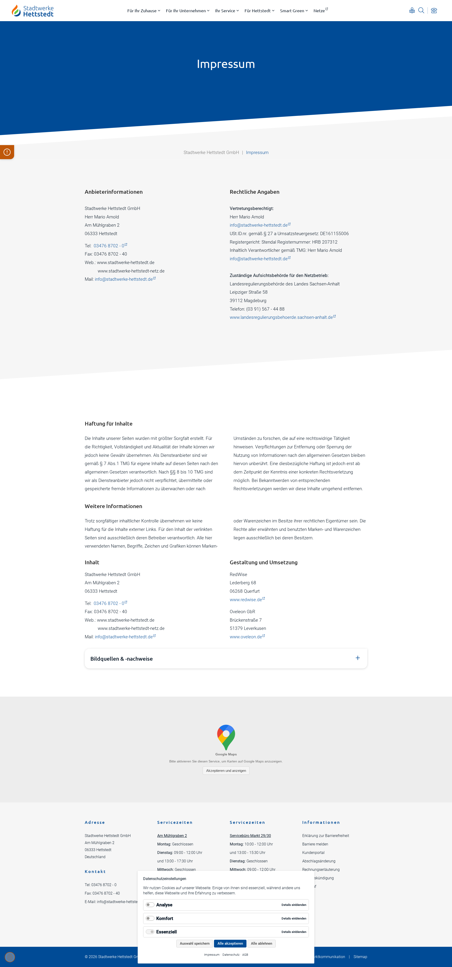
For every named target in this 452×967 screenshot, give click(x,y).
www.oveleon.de (246, 636)
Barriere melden (315, 844)
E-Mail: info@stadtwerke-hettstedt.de (115, 902)
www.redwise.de (246, 599)
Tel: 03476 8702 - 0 (101, 885)
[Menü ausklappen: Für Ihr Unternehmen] (208, 10)
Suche (421, 10)
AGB (245, 954)
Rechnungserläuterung (321, 869)
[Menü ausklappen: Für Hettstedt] (273, 10)
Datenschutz (230, 954)
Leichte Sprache (412, 10)
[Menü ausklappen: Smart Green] (307, 10)
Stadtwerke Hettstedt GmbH (211, 152)
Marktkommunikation (327, 957)
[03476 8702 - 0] (434, 10)
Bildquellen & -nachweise (121, 658)
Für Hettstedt (258, 10)
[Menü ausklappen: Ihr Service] (238, 10)
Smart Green (292, 10)
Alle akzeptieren (230, 943)
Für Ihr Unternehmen (186, 10)
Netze (319, 10)
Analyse (164, 905)
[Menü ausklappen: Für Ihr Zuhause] (159, 10)
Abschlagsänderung (318, 861)
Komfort (164, 918)
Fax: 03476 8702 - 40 (102, 893)
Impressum (212, 954)
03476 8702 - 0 (109, 246)
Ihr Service (225, 10)
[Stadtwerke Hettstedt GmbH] (32, 10)
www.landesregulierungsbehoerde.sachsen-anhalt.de (281, 317)
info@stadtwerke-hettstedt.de (124, 279)
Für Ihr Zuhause (142, 10)
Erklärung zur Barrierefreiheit (325, 835)
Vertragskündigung (318, 878)
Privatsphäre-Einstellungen (10, 957)
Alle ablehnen (261, 943)
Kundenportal (313, 852)
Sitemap (360, 957)
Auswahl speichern (195, 943)
